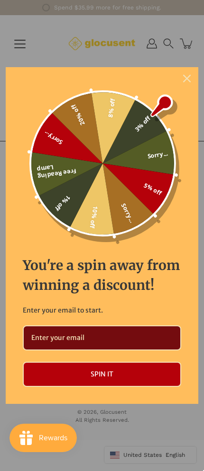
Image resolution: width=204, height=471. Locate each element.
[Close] (187, 78)
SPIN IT (102, 374)
